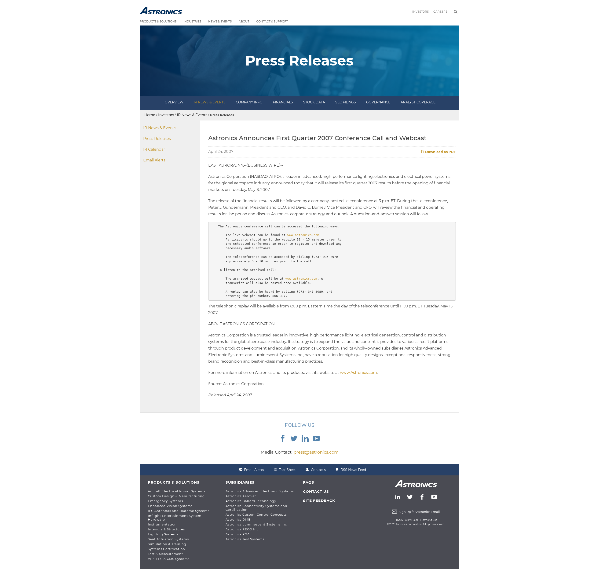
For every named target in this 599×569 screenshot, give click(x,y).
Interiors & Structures (166, 529)
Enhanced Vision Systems (170, 506)
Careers (440, 11)
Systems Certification (166, 549)
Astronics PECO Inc (242, 529)
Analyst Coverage (418, 102)
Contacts (318, 470)
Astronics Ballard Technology (251, 501)
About (244, 21)
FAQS (308, 482)
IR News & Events (210, 102)
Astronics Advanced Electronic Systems (260, 491)
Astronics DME (238, 519)
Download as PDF (440, 152)
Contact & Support (272, 21)
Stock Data (314, 102)
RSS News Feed (353, 470)
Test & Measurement (165, 554)
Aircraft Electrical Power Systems (176, 491)
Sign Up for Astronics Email (419, 512)
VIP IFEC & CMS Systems (169, 559)
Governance (378, 102)
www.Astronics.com (358, 372)
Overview (174, 102)
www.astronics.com (303, 235)
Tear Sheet (287, 470)
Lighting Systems (163, 534)
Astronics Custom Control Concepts (256, 514)
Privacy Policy (402, 520)
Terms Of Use (429, 520)
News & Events (220, 21)
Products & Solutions (158, 21)
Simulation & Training (167, 544)
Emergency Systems (165, 501)
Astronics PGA (238, 534)
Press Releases (157, 138)
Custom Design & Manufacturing (176, 496)
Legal (416, 520)
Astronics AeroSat (241, 496)
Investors (420, 11)
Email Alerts (154, 160)
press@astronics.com (316, 452)
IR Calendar (154, 149)
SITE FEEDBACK (319, 500)
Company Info (249, 102)
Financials (283, 102)
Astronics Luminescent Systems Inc (256, 524)
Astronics (161, 11)
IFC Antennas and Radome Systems (178, 511)
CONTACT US (316, 491)
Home (149, 115)
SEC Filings (345, 102)
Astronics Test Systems (245, 539)
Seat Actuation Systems (168, 539)
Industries (192, 21)
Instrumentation (162, 524)
